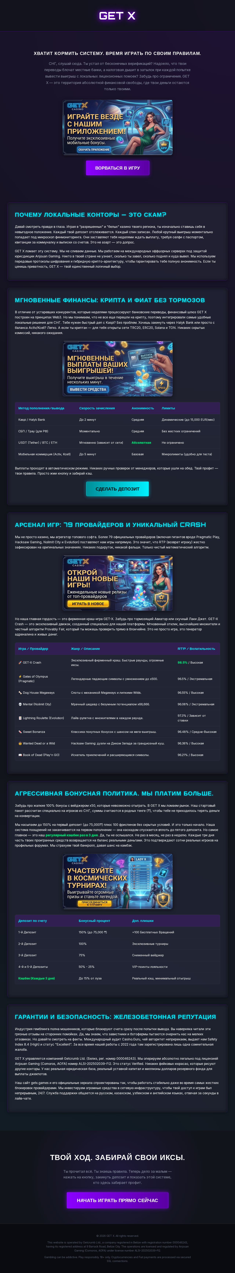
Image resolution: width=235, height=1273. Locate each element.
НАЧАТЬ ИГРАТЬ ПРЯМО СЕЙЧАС (117, 1200)
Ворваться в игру (117, 168)
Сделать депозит (118, 489)
